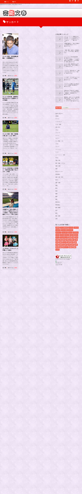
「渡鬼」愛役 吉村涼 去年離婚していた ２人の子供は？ (71, 51)
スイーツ (57, 135)
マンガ (56, 152)
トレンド (57, 146)
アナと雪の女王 (64, 227)
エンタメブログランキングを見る (62, 259)
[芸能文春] (15, 14)
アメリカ (71, 227)
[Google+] (72, 0)
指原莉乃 (61, 244)
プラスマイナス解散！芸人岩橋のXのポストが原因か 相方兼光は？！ (71, 84)
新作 (66, 244)
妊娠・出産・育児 (59, 177)
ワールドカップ (63, 237)
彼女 (72, 242)
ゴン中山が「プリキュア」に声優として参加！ (10, 249)
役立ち (56, 179)
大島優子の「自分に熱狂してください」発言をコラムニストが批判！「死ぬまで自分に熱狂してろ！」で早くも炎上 (10, 212)
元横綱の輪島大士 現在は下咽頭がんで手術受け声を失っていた (71, 44)
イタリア (58, 230)
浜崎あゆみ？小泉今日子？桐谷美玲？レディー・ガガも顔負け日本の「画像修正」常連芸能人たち (71, 92)
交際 (57, 239)
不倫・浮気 (57, 160)
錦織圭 (70, 247)
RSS (15, 1)
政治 (56, 188)
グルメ (56, 130)
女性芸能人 (57, 174)
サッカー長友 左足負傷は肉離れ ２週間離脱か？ (10, 57)
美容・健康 (57, 215)
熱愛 (76, 244)
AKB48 (56, 116)
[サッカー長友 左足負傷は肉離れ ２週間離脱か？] (10, 44)
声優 (56, 168)
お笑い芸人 (57, 127)
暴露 (56, 193)
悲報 (56, 185)
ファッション (58, 149)
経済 (56, 213)
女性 (57, 242)
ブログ (71, 235)
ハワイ (61, 235)
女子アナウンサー (59, 171)
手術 (57, 244)
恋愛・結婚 (57, 182)
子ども (64, 242)
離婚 (75, 247)
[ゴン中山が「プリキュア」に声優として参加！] (10, 241)
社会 (56, 210)
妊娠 (60, 242)
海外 (56, 199)
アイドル (57, 118)
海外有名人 (57, 202)
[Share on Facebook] (78, 0)
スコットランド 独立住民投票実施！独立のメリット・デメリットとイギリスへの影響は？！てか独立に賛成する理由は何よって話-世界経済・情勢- (71, 59)
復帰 (75, 242)
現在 (57, 247)
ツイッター (64, 232)
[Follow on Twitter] (75, 0)
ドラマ (56, 143)
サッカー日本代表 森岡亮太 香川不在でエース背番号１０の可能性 (10, 98)
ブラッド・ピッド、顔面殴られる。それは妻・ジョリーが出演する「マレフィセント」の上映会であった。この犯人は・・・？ (71, 38)
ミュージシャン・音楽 (60, 154)
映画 (56, 191)
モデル (56, 157)
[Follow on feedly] (70, 0)
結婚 (60, 247)
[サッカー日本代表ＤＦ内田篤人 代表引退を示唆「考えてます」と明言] (10, 161)
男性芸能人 (57, 204)
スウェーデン (70, 230)
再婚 (60, 239)
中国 (73, 237)
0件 (6, 75)
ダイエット (58, 232)
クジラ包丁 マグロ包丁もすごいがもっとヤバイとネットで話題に (71, 78)
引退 (68, 242)
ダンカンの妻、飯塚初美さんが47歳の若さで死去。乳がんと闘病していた (71, 65)
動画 (64, 239)
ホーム (7, 1)
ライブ (57, 237)
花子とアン (65, 247)
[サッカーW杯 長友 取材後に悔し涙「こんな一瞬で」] (10, 126)
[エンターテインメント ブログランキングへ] (63, 257)
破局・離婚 (57, 207)
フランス (67, 235)
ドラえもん (75, 232)
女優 (76, 239)
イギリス (76, 227)
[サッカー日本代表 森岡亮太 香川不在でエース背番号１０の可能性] (10, 86)
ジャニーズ (57, 132)
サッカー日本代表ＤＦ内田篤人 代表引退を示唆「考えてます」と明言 (10, 169)
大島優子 (72, 239)
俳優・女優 (57, 166)
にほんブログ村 (58, 264)
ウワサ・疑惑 (58, 124)
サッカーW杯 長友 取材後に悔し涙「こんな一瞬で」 (10, 134)
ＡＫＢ (57, 249)
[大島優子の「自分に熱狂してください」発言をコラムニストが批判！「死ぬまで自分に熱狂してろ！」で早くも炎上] (10, 200)
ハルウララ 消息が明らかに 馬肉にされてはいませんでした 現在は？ (71, 72)
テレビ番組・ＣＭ (59, 141)
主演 (77, 237)
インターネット (58, 121)
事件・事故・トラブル (60, 163)
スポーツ (57, 138)
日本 (69, 244)
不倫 (70, 237)
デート (70, 232)
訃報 (56, 218)
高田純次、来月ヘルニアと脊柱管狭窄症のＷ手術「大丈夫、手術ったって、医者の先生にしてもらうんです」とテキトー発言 (71, 99)
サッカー (63, 230)
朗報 (56, 196)
